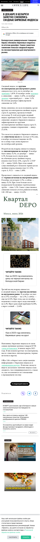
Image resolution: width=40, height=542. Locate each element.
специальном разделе (11, 365)
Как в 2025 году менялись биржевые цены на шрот (17, 334)
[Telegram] (29, 393)
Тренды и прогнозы (7, 10)
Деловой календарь (35, 1)
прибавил (6, 94)
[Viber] (23, 393)
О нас (10, 1)
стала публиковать (9, 348)
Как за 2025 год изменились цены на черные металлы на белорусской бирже (19, 278)
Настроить (13, 537)
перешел (34, 94)
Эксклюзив (4, 1)
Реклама (16, 1)
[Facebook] (35, 393)
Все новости (33, 432)
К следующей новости (20, 384)
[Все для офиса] (27, 1)
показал (5, 98)
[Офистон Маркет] (22, 1)
